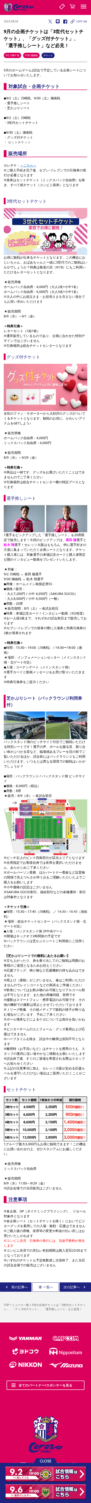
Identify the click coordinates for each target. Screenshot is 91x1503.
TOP (6, 1305)
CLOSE (45, 1460)
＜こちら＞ (28, 165)
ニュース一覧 (20, 1305)
